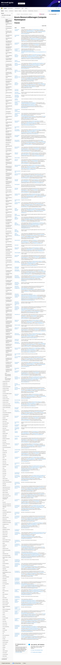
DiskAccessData (17, 157)
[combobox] (6, 15)
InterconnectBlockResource (37, 348)
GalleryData (16, 245)
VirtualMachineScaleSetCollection (17, 523)
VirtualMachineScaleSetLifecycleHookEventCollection (29, 555)
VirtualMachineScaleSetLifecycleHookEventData (17, 560)
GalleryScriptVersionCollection (26, 336)
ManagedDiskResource (36, 362)
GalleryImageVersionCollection (26, 264)
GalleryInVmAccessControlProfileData (17, 283)
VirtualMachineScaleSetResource (38, 522)
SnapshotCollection (35, 433)
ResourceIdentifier (36, 44)
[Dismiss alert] (59, 2)
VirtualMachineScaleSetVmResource (38, 589)
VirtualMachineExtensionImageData (17, 483)
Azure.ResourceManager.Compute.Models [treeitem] (8, 378)
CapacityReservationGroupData (17, 71)
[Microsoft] (1, 8)
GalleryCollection (17, 240)
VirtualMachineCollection (42, 459)
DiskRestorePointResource (37, 194)
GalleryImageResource (36, 247)
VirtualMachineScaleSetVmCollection (17, 590)
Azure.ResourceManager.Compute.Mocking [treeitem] (8, 374)
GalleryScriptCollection (38, 322)
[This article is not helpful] (58, 14)
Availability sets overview (34, 38)
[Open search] (56, 8)
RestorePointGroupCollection (25, 404)
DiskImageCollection (35, 181)
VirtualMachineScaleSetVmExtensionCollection (28, 603)
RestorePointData (17, 400)
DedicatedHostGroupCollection (26, 132)
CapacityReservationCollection (16, 55)
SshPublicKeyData (17, 449)
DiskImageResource (36, 179)
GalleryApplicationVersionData (17, 230)
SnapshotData (17, 436)
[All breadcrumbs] (15, 14)
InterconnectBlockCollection (25, 351)
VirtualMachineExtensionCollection (17, 466)
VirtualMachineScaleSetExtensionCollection (17, 533)
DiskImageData (17, 184)
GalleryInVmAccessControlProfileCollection (17, 276)
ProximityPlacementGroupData (17, 384)
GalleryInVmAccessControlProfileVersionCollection (29, 298)
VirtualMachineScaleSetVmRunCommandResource (29, 626)
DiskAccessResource (31, 104)
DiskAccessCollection (35, 154)
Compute (18, 14)
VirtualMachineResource (36, 457)
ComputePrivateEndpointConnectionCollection (28, 105)
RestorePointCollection (42, 396)
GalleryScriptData (17, 325)
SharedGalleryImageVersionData (17, 428)
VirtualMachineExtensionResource (38, 465)
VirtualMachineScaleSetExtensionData (17, 541)
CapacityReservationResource (37, 54)
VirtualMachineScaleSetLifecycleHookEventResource (29, 552)
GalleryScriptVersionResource (37, 333)
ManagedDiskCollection (41, 364)
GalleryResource (30, 210)
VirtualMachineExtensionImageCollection (17, 476)
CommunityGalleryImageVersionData (17, 96)
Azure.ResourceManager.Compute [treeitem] (9, 20)
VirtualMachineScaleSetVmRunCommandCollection (29, 629)
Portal (49, 10)
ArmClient (36, 45)
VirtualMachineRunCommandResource (39, 505)
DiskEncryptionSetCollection (25, 168)
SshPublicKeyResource (36, 443)
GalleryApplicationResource (37, 208)
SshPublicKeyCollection (41, 445)
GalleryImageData (17, 252)
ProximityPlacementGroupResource (38, 376)
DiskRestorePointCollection (41, 196)
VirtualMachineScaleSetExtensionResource (39, 532)
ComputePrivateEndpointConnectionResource (28, 102)
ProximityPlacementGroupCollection (17, 377)
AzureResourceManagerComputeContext (17, 49)
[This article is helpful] (57, 14)
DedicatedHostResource (36, 121)
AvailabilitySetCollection (41, 31)
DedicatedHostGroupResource (31, 123)
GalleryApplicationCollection (16, 209)
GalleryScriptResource (36, 320)
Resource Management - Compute (26, 14)
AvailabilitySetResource (36, 29)
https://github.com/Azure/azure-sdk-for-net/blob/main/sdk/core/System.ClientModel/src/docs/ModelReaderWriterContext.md (33, 51)
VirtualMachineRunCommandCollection (17, 506)
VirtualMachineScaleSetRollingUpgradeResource (17, 582)
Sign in (59, 8)
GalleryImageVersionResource (37, 261)
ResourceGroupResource (31, 31)
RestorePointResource (30, 196)
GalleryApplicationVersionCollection (17, 223)
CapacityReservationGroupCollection (17, 64)
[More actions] (46, 14)
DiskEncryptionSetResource (37, 165)
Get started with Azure (55, 10)
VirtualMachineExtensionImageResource (39, 475)
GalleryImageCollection (39, 249)
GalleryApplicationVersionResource (38, 222)
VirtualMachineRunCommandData (17, 513)
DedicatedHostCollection (25, 124)
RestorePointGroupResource (31, 396)
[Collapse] (12, 13)
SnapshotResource (36, 431)
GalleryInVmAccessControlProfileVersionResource (29, 295)
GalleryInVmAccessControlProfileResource (39, 275)
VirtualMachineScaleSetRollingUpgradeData (17, 579)
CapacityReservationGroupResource (34, 56)
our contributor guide (20, 652)
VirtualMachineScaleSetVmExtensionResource (28, 600)
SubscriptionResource (39, 477)
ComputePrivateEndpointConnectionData (17, 110)
